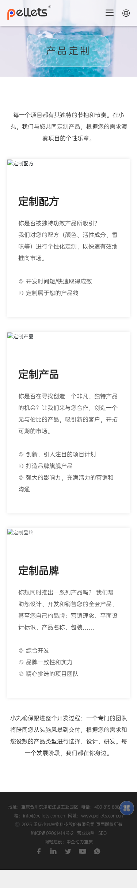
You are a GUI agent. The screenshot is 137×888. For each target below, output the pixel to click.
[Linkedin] (54, 849)
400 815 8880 (108, 807)
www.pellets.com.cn (102, 816)
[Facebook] (39, 849)
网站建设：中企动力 (64, 842)
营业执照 (86, 833)
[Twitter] (68, 849)
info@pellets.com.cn (44, 816)
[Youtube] (83, 849)
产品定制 (68, 51)
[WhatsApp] (98, 849)
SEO (102, 833)
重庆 (88, 842)
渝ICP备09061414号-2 (52, 833)
